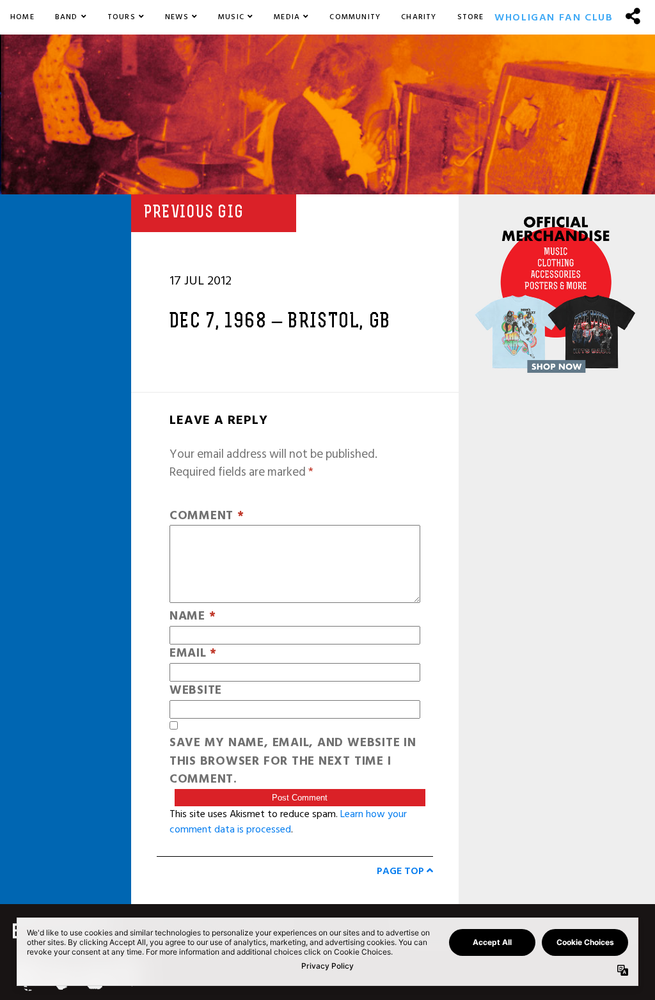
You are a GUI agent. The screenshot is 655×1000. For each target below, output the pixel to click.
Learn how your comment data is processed (288, 822)
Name (193, 616)
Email (193, 654)
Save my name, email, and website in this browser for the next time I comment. (293, 761)
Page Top (402, 871)
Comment (207, 516)
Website (196, 691)
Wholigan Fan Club (553, 17)
